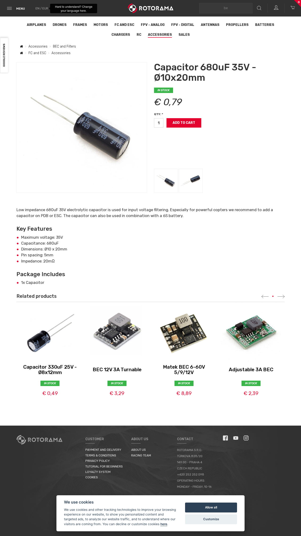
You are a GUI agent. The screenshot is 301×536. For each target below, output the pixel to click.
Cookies (91, 477)
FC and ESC (124, 25)
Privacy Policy (97, 461)
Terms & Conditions (100, 455)
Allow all (211, 507)
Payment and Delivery (103, 449)
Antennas (210, 25)
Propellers (237, 25)
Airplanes (36, 25)
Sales (184, 35)
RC (139, 35)
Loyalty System (98, 472)
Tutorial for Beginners (104, 466)
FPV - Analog (153, 25)
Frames (80, 25)
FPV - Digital (182, 25)
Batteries (264, 25)
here (163, 524)
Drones (60, 25)
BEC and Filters (64, 46)
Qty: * (158, 114)
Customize (211, 519)
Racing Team (141, 455)
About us (138, 449)
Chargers (120, 35)
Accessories (160, 35)
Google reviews (4, 55)
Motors (101, 25)
